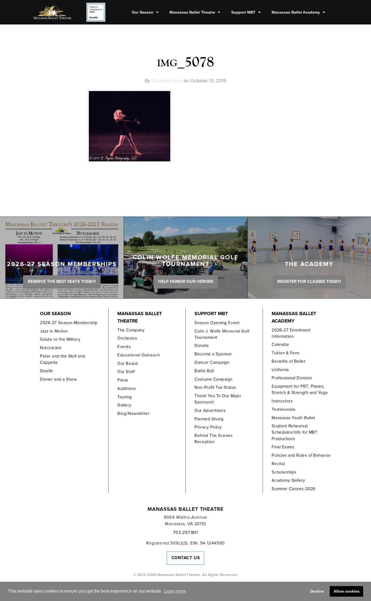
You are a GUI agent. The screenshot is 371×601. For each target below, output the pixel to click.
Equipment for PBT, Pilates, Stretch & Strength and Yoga (300, 389)
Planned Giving (209, 419)
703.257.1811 (185, 532)
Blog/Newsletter (133, 413)
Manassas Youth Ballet (293, 417)
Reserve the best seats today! (62, 281)
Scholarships (284, 472)
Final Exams (283, 447)
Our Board (127, 363)
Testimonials (283, 409)
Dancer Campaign (211, 362)
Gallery (124, 405)
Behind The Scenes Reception (213, 438)
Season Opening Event (217, 322)
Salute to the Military (60, 339)
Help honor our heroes (185, 281)
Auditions (126, 388)
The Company (130, 330)
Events (124, 346)
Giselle (46, 370)
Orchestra (127, 338)
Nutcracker (51, 347)
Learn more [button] (175, 591)
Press (122, 380)
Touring (124, 397)
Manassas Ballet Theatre (192, 12)
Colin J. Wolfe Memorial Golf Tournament (221, 334)
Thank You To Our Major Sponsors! (217, 399)
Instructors (282, 401)
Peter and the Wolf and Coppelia (62, 359)
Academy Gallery (288, 480)
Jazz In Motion (54, 331)
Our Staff (126, 371)
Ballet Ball (204, 370)
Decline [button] (317, 591)
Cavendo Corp (167, 81)
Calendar (280, 344)
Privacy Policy (208, 427)
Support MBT (243, 12)
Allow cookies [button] (347, 591)
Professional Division (292, 377)
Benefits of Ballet (288, 361)
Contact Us (185, 557)
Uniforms (280, 369)
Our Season (142, 12)
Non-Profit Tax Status (215, 387)
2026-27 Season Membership (69, 322)
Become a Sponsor (213, 354)
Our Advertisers (209, 410)
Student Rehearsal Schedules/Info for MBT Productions (294, 432)
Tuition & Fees (286, 352)
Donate (201, 345)
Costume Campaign (213, 379)
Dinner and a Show (58, 379)
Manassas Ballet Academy (296, 12)
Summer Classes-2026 (293, 488)
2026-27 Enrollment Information (291, 333)
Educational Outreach (138, 355)
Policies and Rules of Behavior (301, 455)
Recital (278, 463)
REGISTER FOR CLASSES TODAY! (309, 281)
